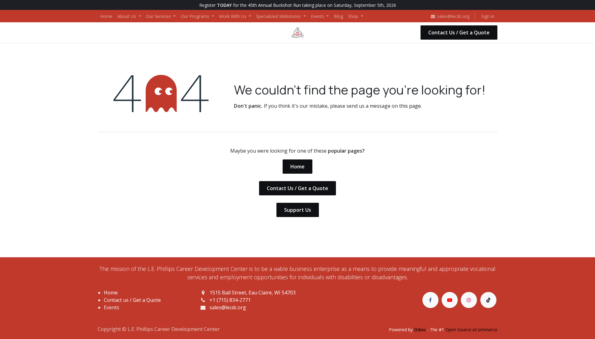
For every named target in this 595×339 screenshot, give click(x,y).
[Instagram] (469, 300)
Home (297, 166)
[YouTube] (450, 300)
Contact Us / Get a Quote (459, 32)
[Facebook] (430, 300)
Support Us (297, 209)
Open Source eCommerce (471, 329)
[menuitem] (106, 16)
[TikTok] (488, 300)
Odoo (420, 329)
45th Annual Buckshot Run (274, 5)
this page (410, 105)
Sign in (487, 16)
